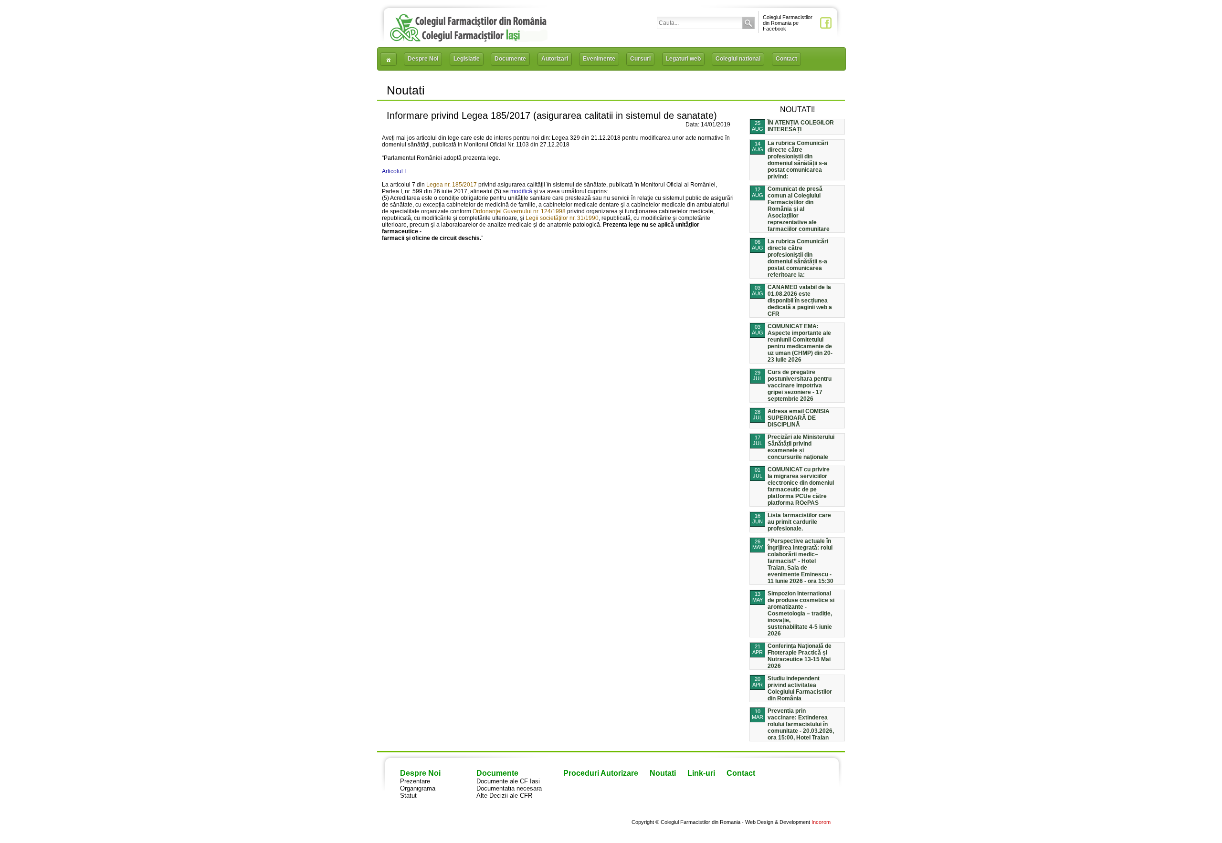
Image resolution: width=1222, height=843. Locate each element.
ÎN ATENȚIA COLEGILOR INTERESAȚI (801, 126)
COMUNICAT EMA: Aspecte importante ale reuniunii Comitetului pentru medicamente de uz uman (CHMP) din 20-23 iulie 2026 (800, 343)
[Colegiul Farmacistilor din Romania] (468, 39)
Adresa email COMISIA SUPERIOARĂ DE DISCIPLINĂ (799, 418)
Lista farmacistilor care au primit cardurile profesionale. (799, 522)
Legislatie (466, 58)
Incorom (821, 822)
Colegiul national (738, 58)
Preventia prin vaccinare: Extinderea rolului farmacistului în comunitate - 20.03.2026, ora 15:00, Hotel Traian (801, 724)
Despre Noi (423, 58)
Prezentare (415, 781)
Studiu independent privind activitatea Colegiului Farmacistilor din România (800, 688)
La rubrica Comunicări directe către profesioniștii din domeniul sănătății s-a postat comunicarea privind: (798, 160)
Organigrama (417, 788)
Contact (786, 58)
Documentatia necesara (509, 788)
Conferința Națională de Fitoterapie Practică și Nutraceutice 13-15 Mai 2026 (800, 656)
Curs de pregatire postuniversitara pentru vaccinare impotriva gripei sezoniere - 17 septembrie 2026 (800, 385)
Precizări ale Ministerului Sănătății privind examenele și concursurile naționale (801, 447)
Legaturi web (683, 58)
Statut (408, 795)
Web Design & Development (777, 822)
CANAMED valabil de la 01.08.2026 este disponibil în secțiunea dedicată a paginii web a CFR (800, 300)
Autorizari (554, 58)
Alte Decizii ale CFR (504, 795)
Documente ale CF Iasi (508, 781)
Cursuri (640, 58)
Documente (510, 58)
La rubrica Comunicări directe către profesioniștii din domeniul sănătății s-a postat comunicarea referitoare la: (798, 258)
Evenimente (599, 58)
